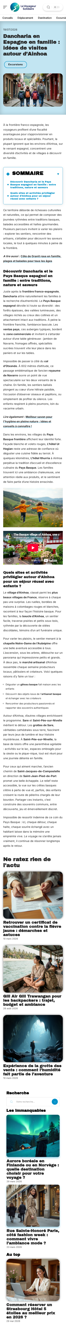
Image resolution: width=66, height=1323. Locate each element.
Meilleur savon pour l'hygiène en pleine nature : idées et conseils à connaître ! (27, 421)
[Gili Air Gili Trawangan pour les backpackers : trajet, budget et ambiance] (33, 969)
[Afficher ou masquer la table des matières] (51, 174)
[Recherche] (48, 7)
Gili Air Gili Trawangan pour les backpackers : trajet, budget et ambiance (32, 1000)
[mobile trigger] (6, 7)
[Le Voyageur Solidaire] (23, 7)
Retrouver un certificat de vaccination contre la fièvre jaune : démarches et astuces (32, 928)
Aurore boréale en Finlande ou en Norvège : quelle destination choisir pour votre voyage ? (33, 1169)
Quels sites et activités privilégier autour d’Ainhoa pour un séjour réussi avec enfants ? (32, 196)
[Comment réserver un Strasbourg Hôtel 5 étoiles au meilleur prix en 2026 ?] (33, 1280)
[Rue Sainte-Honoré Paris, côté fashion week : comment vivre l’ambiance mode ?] (33, 1206)
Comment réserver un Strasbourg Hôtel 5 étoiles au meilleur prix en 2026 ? (30, 1311)
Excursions (15, 64)
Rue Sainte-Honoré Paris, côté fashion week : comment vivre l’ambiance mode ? (33, 1237)
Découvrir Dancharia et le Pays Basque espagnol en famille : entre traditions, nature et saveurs (33, 184)
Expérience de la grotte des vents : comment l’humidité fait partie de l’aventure (32, 1070)
